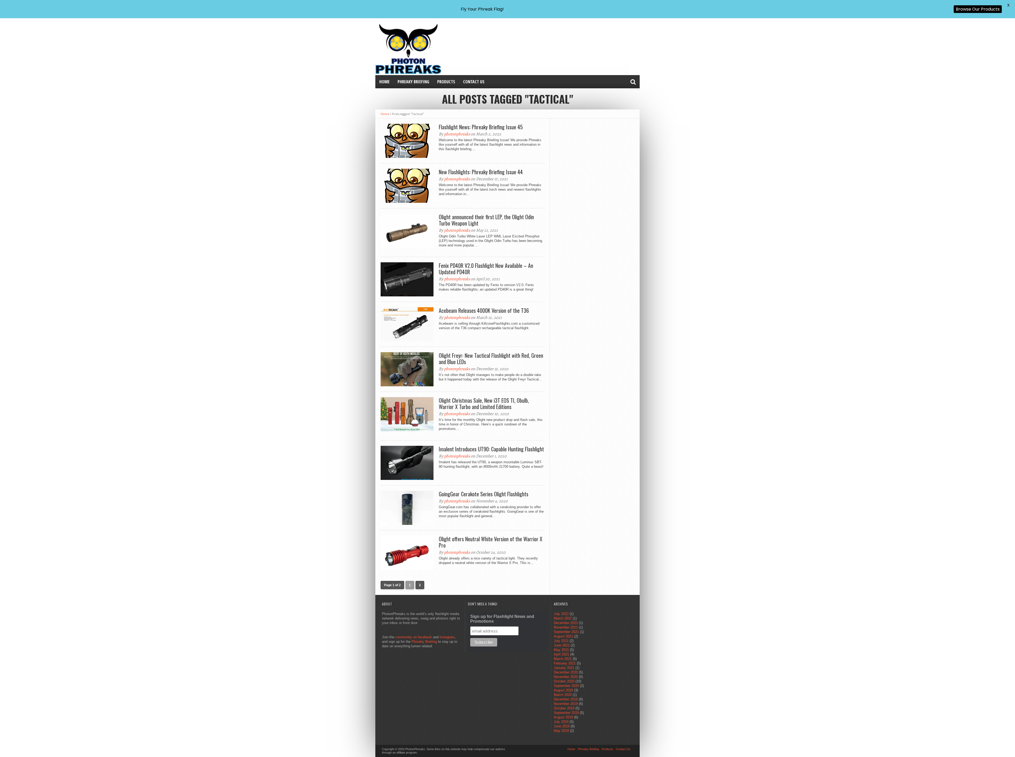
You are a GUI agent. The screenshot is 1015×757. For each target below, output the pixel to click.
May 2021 (561, 650)
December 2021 (566, 623)
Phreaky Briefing (413, 82)
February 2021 (565, 663)
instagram (447, 637)
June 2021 (562, 645)
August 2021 (563, 636)
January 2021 (564, 668)
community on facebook (413, 637)
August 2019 (563, 717)
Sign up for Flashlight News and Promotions (502, 618)
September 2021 (566, 632)
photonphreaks (457, 134)
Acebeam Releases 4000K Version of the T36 (484, 310)
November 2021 (566, 627)
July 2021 (561, 641)
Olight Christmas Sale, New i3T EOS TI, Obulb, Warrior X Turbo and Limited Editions (484, 403)
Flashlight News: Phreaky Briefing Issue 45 (481, 127)
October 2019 (564, 708)
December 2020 (566, 672)
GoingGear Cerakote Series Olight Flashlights (483, 494)
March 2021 (563, 659)
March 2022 (563, 618)
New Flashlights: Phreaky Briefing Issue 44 (481, 172)
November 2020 (566, 677)
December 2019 (566, 699)
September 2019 (566, 713)
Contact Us (474, 82)
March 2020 (563, 695)
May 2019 (561, 731)
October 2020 (564, 681)
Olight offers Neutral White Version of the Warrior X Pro (490, 542)
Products (446, 82)
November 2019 (566, 704)
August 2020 (563, 690)
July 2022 (561, 614)
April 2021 (561, 654)
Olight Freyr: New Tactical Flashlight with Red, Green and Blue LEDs (491, 358)
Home (384, 82)
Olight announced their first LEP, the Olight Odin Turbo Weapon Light (486, 220)
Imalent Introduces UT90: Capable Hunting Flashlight (491, 449)
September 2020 (566, 686)
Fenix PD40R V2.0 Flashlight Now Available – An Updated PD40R (486, 268)
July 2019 (561, 722)
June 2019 (562, 726)
